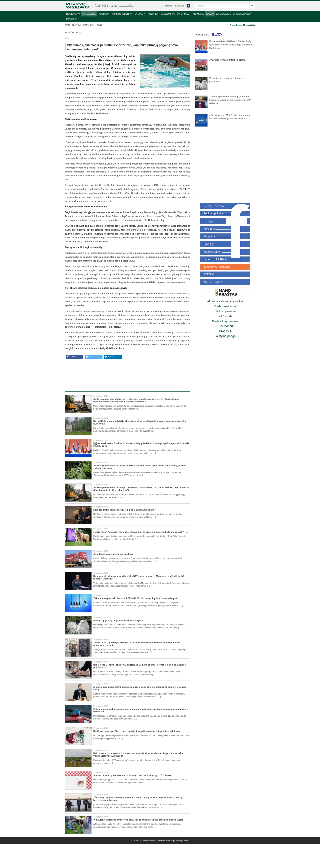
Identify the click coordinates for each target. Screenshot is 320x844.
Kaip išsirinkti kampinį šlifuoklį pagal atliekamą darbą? (124, 509)
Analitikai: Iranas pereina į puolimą (113, 554)
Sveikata (139, 13)
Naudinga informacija (79, 25)
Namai (210, 13)
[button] (74, 357)
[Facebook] (188, 5)
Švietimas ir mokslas (190, 13)
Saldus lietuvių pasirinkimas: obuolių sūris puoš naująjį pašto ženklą (132, 775)
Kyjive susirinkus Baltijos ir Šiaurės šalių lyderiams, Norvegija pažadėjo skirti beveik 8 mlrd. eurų (141, 444)
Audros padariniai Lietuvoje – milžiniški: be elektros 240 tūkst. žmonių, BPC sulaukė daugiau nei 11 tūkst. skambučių (141, 488)
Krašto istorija (122, 13)
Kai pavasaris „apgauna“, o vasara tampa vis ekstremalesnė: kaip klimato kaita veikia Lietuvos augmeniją (138, 754)
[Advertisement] (127, 371)
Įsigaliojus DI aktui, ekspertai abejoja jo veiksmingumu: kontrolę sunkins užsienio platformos (140, 666)
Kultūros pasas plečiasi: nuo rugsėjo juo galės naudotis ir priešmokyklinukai (137, 731)
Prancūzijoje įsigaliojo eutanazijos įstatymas (118, 620)
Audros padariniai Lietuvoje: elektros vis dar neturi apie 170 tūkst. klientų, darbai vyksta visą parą (139, 466)
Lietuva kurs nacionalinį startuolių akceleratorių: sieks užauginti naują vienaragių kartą (139, 688)
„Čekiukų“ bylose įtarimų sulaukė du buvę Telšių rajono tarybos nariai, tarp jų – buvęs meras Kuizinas (138, 798)
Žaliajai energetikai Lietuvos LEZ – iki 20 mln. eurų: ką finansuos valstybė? (136, 598)
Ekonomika (167, 13)
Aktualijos (89, 13)
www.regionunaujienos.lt (177, 840)
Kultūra (103, 13)
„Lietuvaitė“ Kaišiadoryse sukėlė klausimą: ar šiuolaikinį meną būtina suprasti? (140, 532)
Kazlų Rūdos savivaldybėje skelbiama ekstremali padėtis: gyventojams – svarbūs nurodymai (139, 422)
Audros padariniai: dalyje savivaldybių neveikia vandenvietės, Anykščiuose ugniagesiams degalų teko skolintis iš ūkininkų (136, 400)
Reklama (168, 6)
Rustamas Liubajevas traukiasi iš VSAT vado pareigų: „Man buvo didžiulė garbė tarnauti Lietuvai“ (138, 577)
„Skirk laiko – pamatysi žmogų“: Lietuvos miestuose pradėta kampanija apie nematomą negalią (136, 643)
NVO (99, 25)
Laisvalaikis (223, 13)
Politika (153, 13)
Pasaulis (71, 19)
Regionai (72, 13)
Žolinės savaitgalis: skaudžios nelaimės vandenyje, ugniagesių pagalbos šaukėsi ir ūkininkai (140, 710)
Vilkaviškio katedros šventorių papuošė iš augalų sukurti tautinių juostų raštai (138, 819)
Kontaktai (179, 6)
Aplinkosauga (242, 13)
